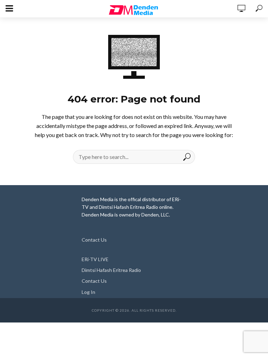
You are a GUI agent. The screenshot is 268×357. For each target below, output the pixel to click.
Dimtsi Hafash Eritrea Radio (111, 270)
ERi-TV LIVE (95, 259)
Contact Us (94, 240)
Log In (88, 292)
